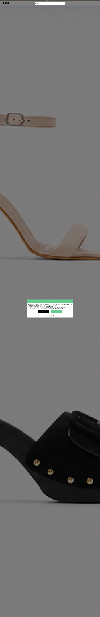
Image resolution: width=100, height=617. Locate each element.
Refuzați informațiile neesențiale (43, 312)
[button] (64, 3)
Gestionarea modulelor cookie (50, 315)
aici (62, 308)
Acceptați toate (56, 311)
